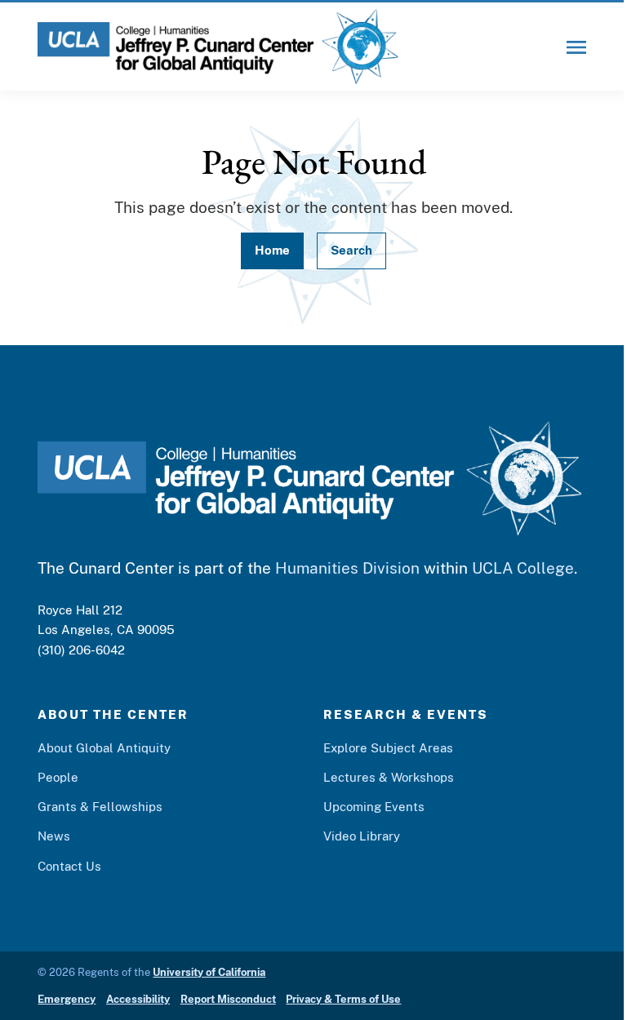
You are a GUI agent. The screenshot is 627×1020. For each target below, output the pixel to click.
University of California (209, 972)
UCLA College (523, 568)
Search (351, 249)
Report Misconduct (228, 999)
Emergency (67, 999)
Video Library (361, 835)
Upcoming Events (374, 806)
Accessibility (138, 999)
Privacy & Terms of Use (343, 999)
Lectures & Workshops (388, 776)
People (58, 776)
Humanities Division (347, 568)
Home (272, 249)
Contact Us (69, 865)
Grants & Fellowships (100, 806)
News (54, 835)
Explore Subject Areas (388, 747)
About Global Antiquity (104, 747)
